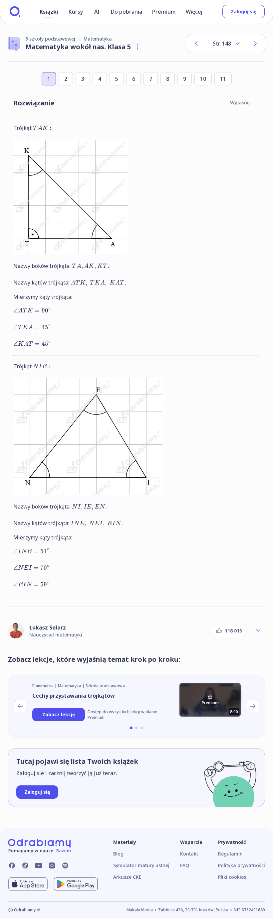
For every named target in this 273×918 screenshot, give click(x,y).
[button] (131, 728)
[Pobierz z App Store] (28, 884)
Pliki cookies (232, 877)
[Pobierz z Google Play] (75, 884)
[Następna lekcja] (252, 706)
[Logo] (15, 11)
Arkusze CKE (127, 877)
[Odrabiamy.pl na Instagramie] (52, 865)
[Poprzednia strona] (196, 44)
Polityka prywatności (241, 865)
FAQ (184, 865)
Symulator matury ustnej (141, 865)
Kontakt (189, 854)
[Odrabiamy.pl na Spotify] (65, 865)
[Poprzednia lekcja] (20, 706)
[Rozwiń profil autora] (258, 630)
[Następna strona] (255, 44)
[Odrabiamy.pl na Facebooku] (12, 865)
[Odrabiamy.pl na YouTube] (39, 865)
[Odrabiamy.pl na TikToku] (25, 865)
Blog (118, 854)
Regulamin (230, 854)
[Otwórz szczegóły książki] (137, 47)
